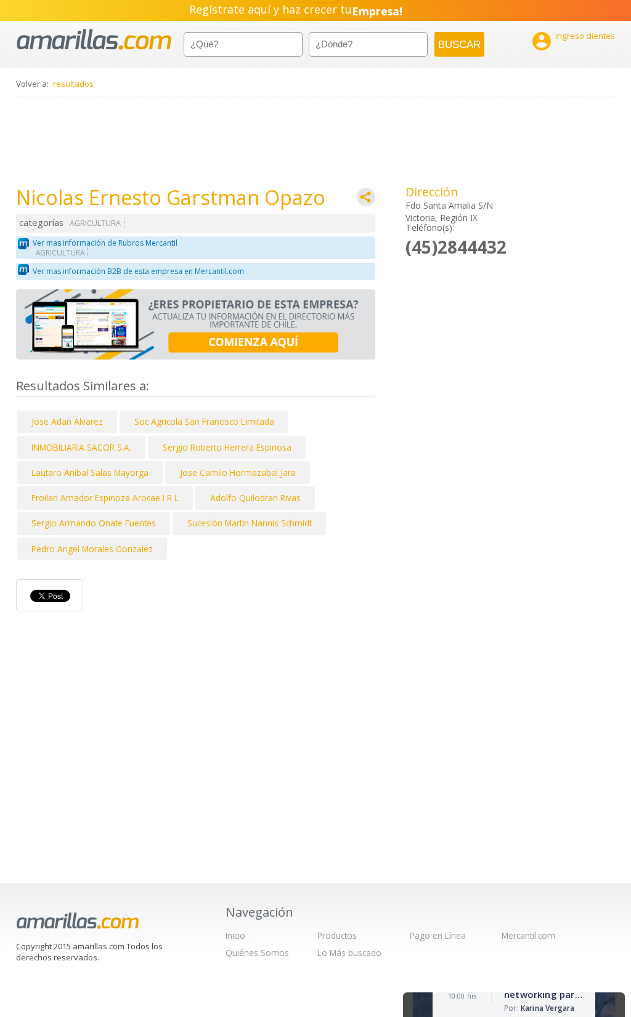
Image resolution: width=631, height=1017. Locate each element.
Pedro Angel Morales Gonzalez (92, 549)
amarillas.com (94, 39)
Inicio (235, 935)
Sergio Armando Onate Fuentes (93, 523)
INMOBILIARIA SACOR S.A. (81, 447)
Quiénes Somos (257, 953)
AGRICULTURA (95, 223)
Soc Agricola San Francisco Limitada (204, 421)
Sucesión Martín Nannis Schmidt (249, 523)
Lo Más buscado (349, 953)
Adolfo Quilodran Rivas (255, 498)
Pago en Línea (438, 935)
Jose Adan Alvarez (67, 421)
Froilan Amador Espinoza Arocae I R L (105, 498)
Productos (337, 935)
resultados (73, 83)
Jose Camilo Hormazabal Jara (238, 472)
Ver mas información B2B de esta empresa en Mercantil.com (138, 271)
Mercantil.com (528, 935)
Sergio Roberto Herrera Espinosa (227, 447)
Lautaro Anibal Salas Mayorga (90, 472)
